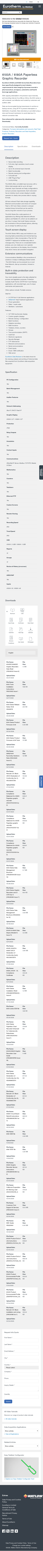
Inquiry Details (9, 1385)
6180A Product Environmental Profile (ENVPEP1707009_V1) (13, 1276)
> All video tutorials (10, 1419)
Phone (6, 1378)
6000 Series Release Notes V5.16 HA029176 (12, 706)
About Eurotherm (8, 1522)
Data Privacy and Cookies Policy (11, 1500)
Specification (22, 146)
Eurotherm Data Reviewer (13, 357)
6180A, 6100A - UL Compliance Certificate (12, 973)
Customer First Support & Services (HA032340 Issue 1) (12, 1207)
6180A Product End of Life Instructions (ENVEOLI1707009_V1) (13, 1258)
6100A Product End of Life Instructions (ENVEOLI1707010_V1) (13, 1240)
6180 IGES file (10, 1134)
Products (12, 131)
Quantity (7, 1394)
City (6, 1358)
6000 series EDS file (12, 1008)
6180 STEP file (10, 1149)
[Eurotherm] (18, 9)
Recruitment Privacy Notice (9, 1514)
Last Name (8, 1344)
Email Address (9, 1351)
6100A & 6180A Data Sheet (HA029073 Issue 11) (13, 932)
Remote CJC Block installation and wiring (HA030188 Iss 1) (13, 1312)
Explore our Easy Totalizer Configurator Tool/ (20, 1479)
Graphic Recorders (8, 134)
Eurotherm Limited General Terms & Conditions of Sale (9, 1507)
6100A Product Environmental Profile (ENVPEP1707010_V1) (13, 1294)
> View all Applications (11, 1434)
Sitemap (5, 1525)
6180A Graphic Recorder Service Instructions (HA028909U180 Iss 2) (12, 1169)
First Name (8, 1337)
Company (8, 1371)
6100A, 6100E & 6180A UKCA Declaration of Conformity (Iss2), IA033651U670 (12, 952)
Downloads (36, 146)
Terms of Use (7, 1518)
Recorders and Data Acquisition (25, 131)
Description (8, 146)
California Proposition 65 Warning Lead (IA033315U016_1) (13, 1189)
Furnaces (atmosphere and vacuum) (21, 129)
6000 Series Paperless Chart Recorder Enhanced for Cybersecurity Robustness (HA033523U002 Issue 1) (12, 1031)
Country (7, 1365)
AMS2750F (11, 300)
